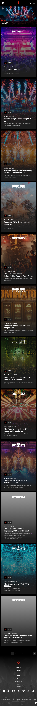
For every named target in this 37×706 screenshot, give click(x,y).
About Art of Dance (5, 699)
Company (18, 684)
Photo (18, 678)
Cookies (18, 699)
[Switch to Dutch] (3, 8)
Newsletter (18, 681)
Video (18, 675)
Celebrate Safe (15, 700)
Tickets (18, 667)
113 (22, 653)
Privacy (13, 699)
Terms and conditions (27, 699)
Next (34, 653)
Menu (34, 3)
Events (19, 670)
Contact (23, 700)
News (18, 673)
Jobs (34, 699)
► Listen (18, 686)
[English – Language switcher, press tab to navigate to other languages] (3, 3)
